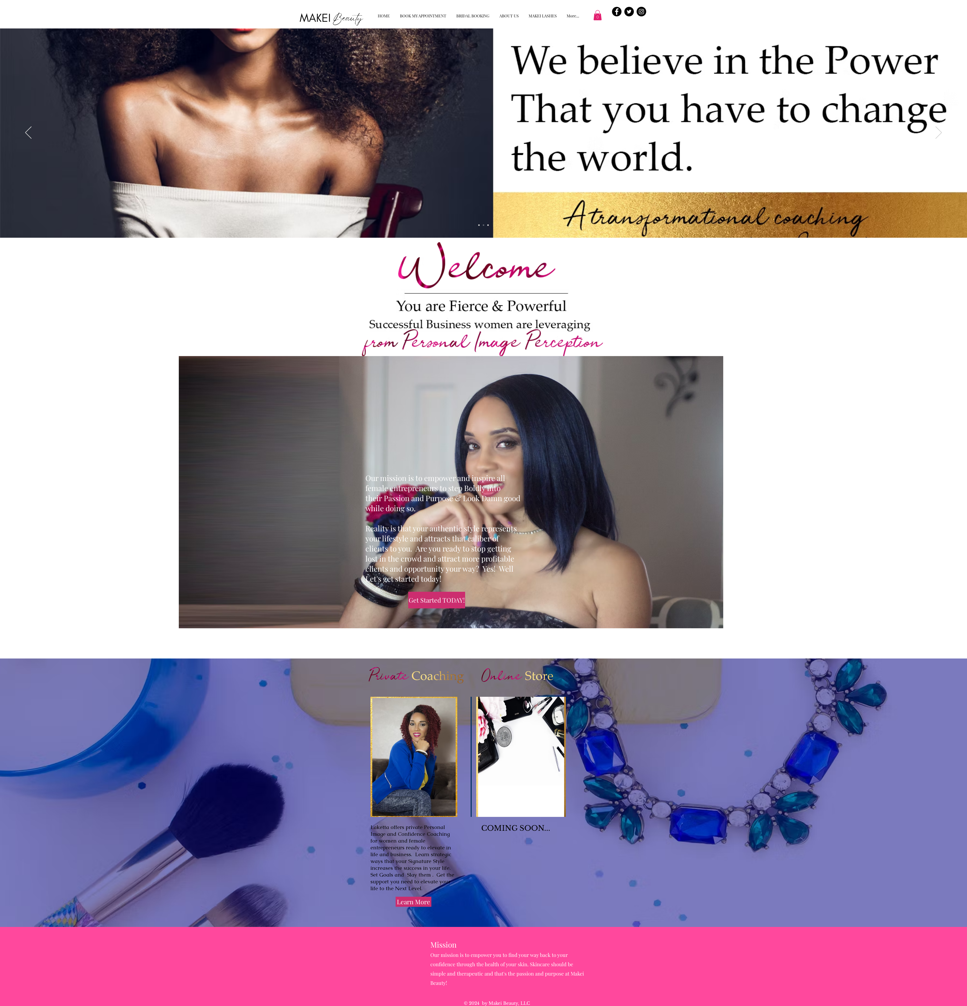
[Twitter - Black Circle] (629, 11)
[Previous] (28, 133)
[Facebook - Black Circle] (616, 11)
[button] (597, 15)
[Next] (939, 133)
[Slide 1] (479, 225)
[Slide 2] (483, 225)
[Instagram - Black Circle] (641, 11)
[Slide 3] (488, 225)
